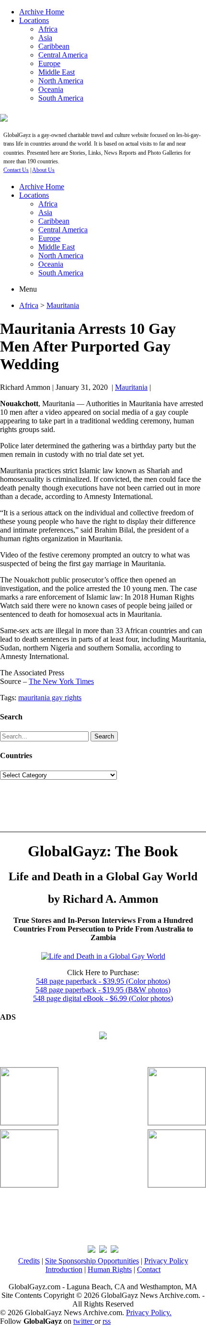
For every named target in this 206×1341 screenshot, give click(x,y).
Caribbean (53, 46)
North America (60, 81)
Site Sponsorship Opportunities (92, 1261)
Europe (49, 63)
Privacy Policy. (149, 1312)
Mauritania (62, 305)
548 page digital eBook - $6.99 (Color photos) (103, 998)
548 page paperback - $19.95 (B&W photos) (103, 990)
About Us (43, 170)
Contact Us (16, 170)
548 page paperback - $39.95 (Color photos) (103, 981)
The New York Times (61, 681)
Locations (34, 20)
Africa (47, 29)
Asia (45, 38)
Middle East (56, 72)
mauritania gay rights (49, 697)
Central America (63, 55)
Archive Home (41, 12)
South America (60, 98)
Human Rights (110, 1269)
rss (107, 1321)
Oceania (50, 89)
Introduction (64, 1269)
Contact (148, 1269)
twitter (83, 1321)
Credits (29, 1261)
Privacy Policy (166, 1261)
